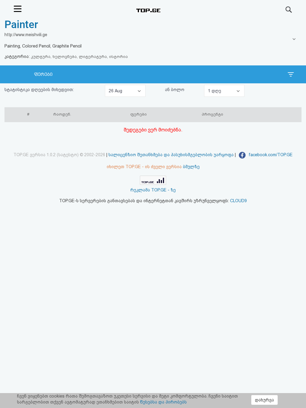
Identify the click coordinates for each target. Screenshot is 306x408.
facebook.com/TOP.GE (270, 154)
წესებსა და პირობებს (163, 402)
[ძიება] (289, 9)
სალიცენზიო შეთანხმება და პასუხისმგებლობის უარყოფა (171, 154)
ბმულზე (191, 166)
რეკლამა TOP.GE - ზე (153, 190)
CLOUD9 (238, 200)
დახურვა (264, 400)
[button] (125, 91)
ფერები (43, 74)
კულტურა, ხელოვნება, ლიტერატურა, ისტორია (79, 56)
